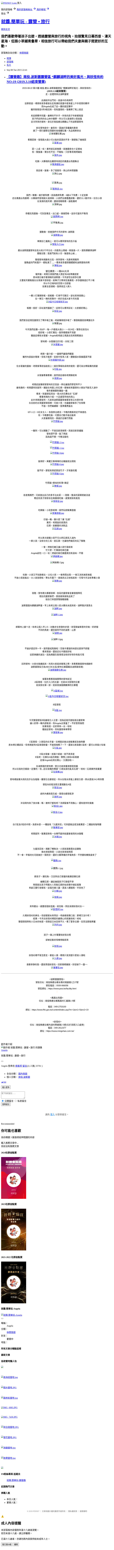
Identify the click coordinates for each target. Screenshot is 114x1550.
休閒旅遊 (23, 53)
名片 (9, 65)
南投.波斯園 (24, 1077)
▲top (3, 1082)
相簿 (9, 58)
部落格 (10, 62)
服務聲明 (83, 1511)
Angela (4, 1050)
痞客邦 (18, 1066)
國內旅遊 (22, 1074)
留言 (25, 1066)
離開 (16, 1544)
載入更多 (5, 1087)
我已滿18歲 (6, 1544)
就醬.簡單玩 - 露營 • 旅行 (25, 21)
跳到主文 (5, 29)
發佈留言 (5, 1104)
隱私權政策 (72, 1511)
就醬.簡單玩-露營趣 (16, 1480)
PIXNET (36, 1511)
